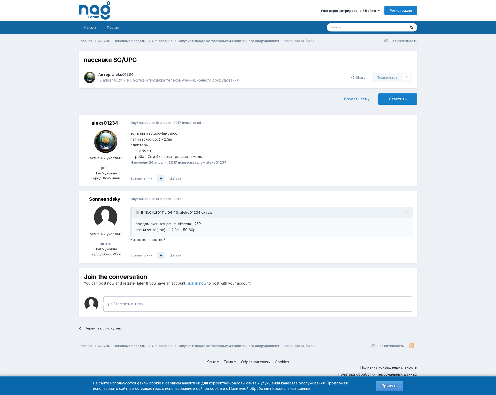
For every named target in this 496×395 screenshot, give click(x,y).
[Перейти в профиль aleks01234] (89, 77)
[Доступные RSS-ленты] (412, 346)
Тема (229, 362)
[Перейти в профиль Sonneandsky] (105, 217)
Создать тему (357, 99)
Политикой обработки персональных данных (270, 388)
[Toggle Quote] (138, 212)
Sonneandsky (104, 199)
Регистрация (401, 10)
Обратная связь (255, 362)
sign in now (196, 283)
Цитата (175, 178)
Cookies (282, 362)
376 (107, 244)
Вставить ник (141, 178)
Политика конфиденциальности (388, 367)
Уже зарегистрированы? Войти (349, 11)
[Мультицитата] (161, 178)
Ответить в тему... (129, 304)
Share (360, 77)
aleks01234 (123, 74)
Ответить (398, 99)
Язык (212, 362)
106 (107, 168)
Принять (390, 386)
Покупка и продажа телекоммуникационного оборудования (184, 80)
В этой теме (390, 27)
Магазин (90, 27)
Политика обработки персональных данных (377, 374)
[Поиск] (411, 27)
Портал (113, 27)
